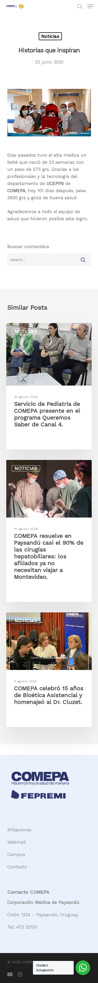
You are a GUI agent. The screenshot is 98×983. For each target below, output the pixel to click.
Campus (16, 854)
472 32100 (26, 927)
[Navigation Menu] (90, 6)
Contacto (17, 866)
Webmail (16, 842)
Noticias (50, 36)
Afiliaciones (19, 829)
